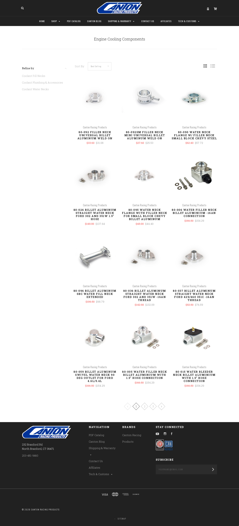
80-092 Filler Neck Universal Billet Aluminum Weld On (95, 135)
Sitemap (122, 518)
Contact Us (96, 461)
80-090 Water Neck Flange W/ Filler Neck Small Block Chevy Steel (194, 135)
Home (42, 21)
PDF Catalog (96, 435)
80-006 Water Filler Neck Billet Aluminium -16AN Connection (194, 213)
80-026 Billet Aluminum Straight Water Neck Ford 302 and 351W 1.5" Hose (94, 214)
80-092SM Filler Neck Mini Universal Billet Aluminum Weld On (144, 135)
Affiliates (94, 467)
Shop (54, 21)
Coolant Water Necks (35, 89)
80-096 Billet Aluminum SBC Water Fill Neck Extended (94, 294)
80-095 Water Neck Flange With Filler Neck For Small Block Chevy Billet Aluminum (144, 214)
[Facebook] (171, 434)
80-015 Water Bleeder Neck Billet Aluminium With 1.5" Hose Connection (194, 376)
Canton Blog (97, 441)
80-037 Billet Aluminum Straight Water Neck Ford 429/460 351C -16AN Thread (194, 295)
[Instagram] (165, 434)
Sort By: (80, 66)
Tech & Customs (99, 474)
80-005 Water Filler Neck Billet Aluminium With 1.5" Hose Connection (144, 375)
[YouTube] (157, 434)
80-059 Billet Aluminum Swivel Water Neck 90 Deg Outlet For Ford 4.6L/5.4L (94, 376)
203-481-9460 (30, 455)
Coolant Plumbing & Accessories (42, 82)
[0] (215, 8)
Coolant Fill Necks (33, 76)
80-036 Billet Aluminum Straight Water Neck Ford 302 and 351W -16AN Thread (144, 295)
